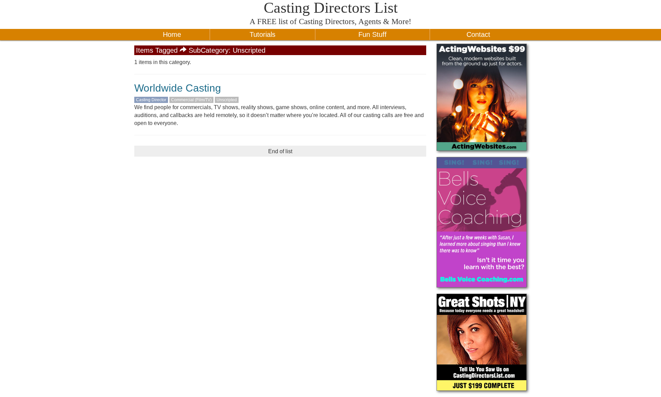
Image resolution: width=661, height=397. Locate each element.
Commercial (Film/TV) (191, 99)
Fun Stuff (372, 34)
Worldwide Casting (177, 88)
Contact (478, 34)
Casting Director (151, 99)
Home (172, 34)
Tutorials (262, 34)
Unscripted (227, 99)
